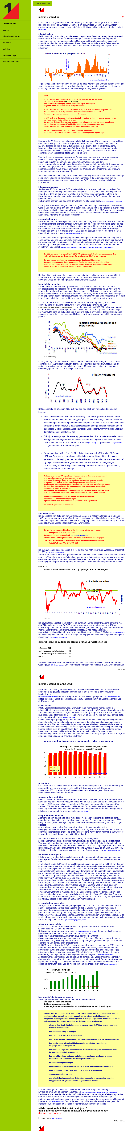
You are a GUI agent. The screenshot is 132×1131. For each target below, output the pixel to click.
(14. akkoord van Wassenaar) (55, 552)
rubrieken (7, 43)
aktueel (6, 30)
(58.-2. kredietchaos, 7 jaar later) (111, 201)
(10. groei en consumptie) (79, 535)
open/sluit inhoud (43, 3)
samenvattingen (10, 55)
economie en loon (11, 62)
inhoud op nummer (11, 36)
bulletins (6, 49)
